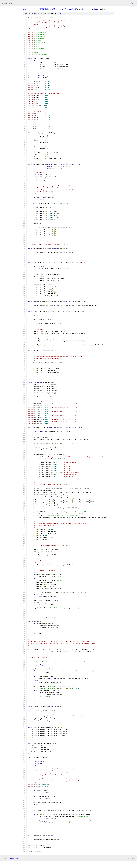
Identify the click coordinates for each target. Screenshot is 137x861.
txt (129, 858)
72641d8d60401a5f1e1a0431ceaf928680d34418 (58, 9)
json (133, 858)
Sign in (133, 3)
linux (36, 9)
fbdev (95, 9)
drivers (83, 9)
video (90, 9)
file (61, 13)
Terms (21, 858)
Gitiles (11, 858)
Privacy (16, 858)
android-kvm (28, 9)
